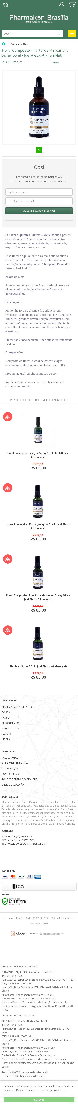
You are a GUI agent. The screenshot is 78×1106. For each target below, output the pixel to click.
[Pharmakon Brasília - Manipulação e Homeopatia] (39, 19)
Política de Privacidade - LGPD (19, 779)
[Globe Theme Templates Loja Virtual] (24, 933)
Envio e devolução (13, 784)
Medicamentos (10, 723)
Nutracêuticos (11, 728)
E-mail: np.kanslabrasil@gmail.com (25, 844)
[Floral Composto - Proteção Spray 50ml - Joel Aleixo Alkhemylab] (38, 515)
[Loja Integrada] (52, 933)
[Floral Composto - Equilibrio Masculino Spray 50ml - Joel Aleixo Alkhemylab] (38, 586)
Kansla (6, 718)
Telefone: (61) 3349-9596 (18, 836)
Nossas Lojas (10, 768)
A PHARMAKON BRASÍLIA (15, 763)
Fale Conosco (10, 757)
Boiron (6, 712)
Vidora (6, 739)
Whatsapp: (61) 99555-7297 (19, 840)
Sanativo (7, 734)
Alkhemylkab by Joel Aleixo (17, 707)
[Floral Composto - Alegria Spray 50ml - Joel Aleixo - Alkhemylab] (38, 443)
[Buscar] (58, 33)
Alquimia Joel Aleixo (68, 62)
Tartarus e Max (19, 44)
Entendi (39, 1099)
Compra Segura (11, 774)
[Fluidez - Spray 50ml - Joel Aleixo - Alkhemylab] (38, 655)
